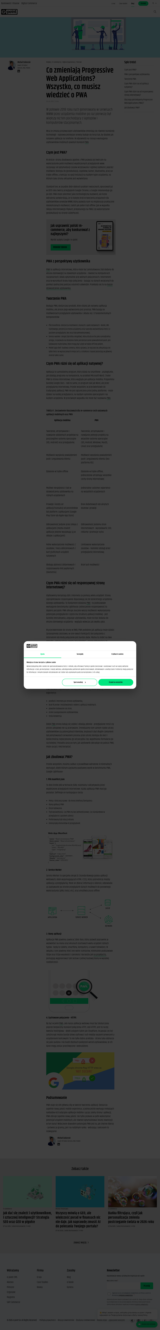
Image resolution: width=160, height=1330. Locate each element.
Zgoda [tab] (42, 654)
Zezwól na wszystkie (116, 682)
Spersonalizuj (78, 682)
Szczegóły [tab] (80, 654)
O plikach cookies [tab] (118, 654)
